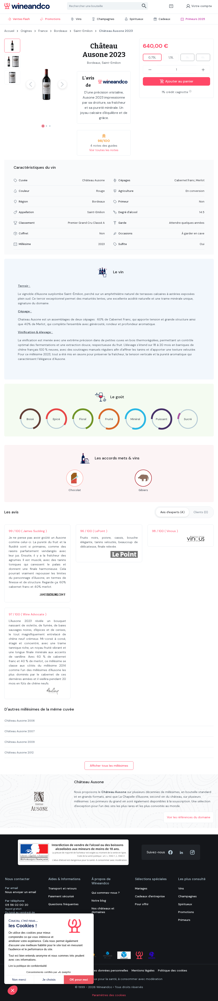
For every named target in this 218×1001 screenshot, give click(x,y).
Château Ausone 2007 (19, 731)
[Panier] (171, 6)
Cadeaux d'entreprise (150, 896)
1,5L (171, 57)
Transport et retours (62, 888)
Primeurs (184, 920)
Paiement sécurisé (61, 896)
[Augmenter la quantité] (203, 69)
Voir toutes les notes (103, 150)
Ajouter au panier (178, 81)
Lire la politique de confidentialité (28, 965)
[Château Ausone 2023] (46, 84)
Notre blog (99, 900)
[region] (36, 84)
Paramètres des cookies (109, 995)
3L (190, 58)
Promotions (186, 912)
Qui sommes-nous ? (106, 893)
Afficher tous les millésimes (109, 765)
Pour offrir (142, 904)
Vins (181, 888)
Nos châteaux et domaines (103, 910)
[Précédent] (30, 84)
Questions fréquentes (63, 904)
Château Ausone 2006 (19, 720)
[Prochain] (62, 84)
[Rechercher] (144, 6)
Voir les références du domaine (188, 817)
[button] (12, 990)
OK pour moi (79, 979)
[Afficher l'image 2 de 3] (46, 126)
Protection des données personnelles (102, 970)
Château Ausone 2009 (19, 742)
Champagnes (187, 896)
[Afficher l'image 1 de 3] (43, 126)
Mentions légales (143, 970)
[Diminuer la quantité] (150, 69)
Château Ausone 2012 (19, 752)
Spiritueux (185, 904)
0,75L (152, 57)
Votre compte (201, 6)
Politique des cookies (172, 970)
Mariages (141, 888)
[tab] (172, 512)
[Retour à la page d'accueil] (27, 6)
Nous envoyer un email (20, 892)
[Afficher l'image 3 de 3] (49, 126)
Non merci (19, 979)
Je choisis (49, 979)
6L (205, 58)
